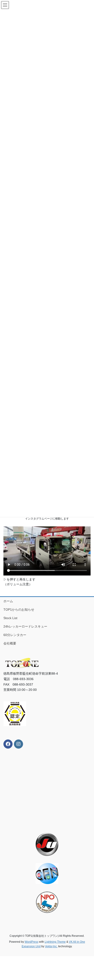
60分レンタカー (14, 635)
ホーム (8, 601)
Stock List (10, 618)
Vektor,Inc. (51, 946)
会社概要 (9, 643)
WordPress (31, 941)
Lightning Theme (55, 941)
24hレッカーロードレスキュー (25, 626)
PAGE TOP (87, 941)
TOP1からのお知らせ (18, 609)
